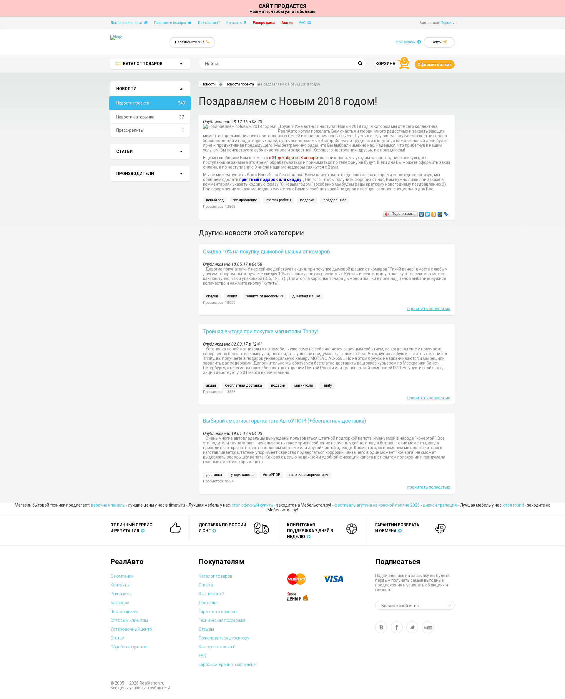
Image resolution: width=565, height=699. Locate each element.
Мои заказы (406, 42)
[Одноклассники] (434, 212)
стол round (513, 505)
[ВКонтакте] (421, 212)
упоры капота (242, 475)
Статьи (117, 638)
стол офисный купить (252, 505)
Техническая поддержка (222, 620)
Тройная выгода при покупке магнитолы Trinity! (260, 331)
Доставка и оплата (127, 23)
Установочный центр (131, 629)
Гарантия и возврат (171, 23)
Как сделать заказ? (217, 646)
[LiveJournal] (446, 212)
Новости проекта (150, 103)
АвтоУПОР (271, 475)
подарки (307, 200)
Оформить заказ (435, 64)
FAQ (303, 23)
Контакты (235, 23)
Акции (287, 23)
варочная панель (108, 505)
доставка (214, 475)
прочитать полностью (428, 308)
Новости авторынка (150, 117)
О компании (122, 576)
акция (232, 296)
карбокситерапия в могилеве (227, 664)
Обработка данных (128, 646)
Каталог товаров (215, 576)
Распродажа (264, 23)
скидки (212, 296)
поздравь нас (334, 200)
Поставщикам (124, 611)
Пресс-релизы (150, 130)
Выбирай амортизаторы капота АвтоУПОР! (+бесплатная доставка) (284, 421)
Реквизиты (120, 593)
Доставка (208, 602)
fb (397, 627)
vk (381, 627)
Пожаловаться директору (224, 638)
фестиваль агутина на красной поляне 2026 (377, 505)
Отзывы (206, 629)
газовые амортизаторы (308, 475)
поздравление (245, 200)
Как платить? (209, 23)
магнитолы (303, 385)
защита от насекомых (264, 296)
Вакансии (119, 602)
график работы (278, 200)
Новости (209, 84)
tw (412, 627)
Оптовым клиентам (129, 620)
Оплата (206, 585)
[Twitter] (428, 212)
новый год (215, 200)
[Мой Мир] (440, 212)
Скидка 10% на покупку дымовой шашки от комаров (266, 251)
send (450, 605)
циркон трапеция (440, 505)
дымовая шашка (306, 296)
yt (428, 627)
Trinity (327, 385)
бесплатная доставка (243, 385)
